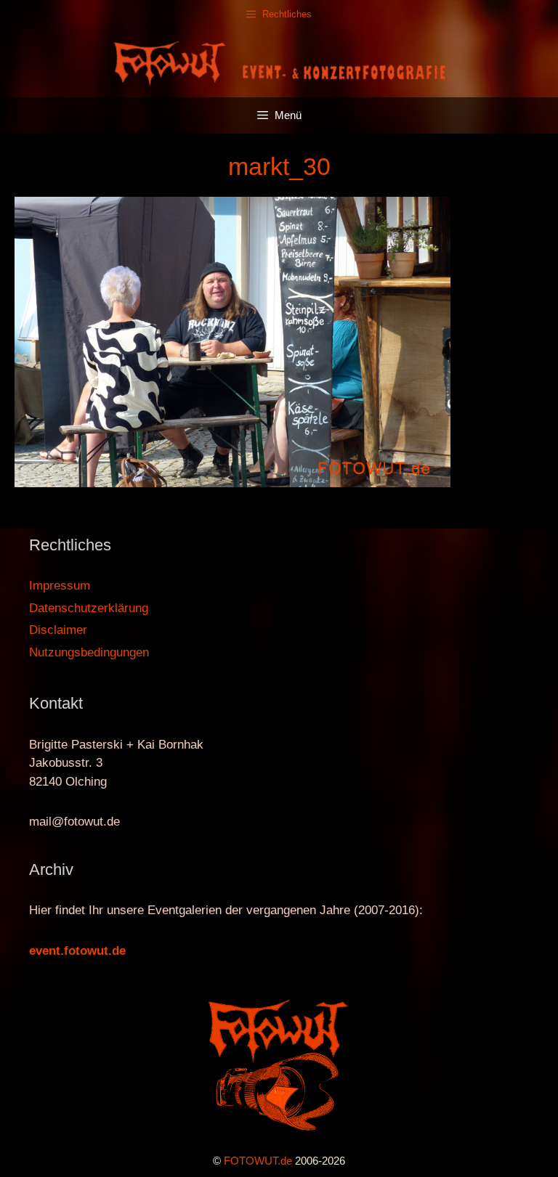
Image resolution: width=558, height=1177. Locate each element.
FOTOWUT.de (258, 1160)
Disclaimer (58, 630)
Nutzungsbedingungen (89, 652)
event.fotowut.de (77, 951)
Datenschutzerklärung (88, 608)
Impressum (59, 585)
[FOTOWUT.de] (279, 62)
